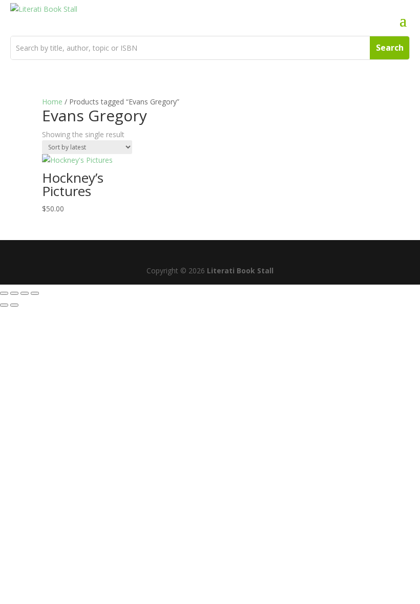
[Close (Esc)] (35, 293)
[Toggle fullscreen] (14, 293)
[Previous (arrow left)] (4, 305)
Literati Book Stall (240, 270)
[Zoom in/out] (4, 293)
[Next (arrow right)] (14, 305)
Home (52, 101)
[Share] (24, 293)
